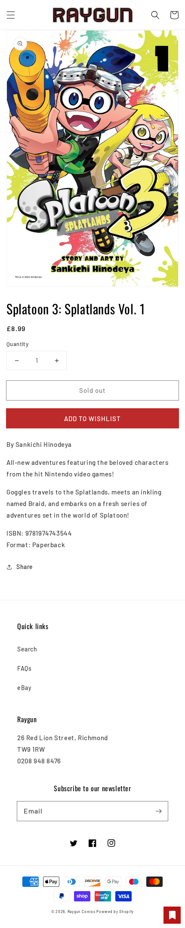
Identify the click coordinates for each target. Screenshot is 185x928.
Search (27, 649)
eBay (24, 687)
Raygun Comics (82, 912)
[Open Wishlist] (172, 915)
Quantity (17, 343)
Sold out (92, 390)
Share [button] (24, 566)
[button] (10, 15)
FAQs (24, 668)
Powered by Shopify (115, 912)
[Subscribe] (158, 810)
